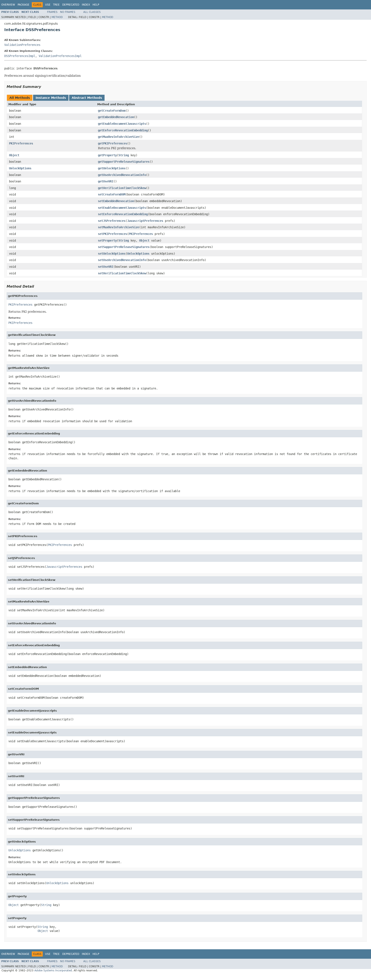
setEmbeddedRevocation (116, 201)
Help (96, 4)
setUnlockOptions (111, 253)
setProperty (107, 240)
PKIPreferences (21, 143)
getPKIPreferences (112, 143)
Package (23, 4)
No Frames (67, 12)
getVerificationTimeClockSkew (122, 188)
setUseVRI (105, 266)
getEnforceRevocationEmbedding (123, 130)
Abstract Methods (87, 97)
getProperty (107, 155)
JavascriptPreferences (145, 220)
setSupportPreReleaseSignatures (123, 247)
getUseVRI (105, 181)
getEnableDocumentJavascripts (122, 123)
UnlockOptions (20, 168)
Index (86, 4)
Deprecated (70, 4)
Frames (52, 12)
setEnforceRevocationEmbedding (123, 214)
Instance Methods (51, 97)
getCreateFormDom (111, 110)
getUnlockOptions (111, 168)
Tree (56, 4)
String (124, 155)
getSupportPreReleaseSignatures (123, 161)
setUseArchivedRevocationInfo (122, 260)
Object (14, 155)
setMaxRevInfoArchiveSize (118, 227)
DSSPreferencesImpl (19, 56)
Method (57, 17)
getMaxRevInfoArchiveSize (118, 136)
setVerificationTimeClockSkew (122, 273)
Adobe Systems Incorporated (53, 970)
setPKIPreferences (112, 234)
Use (47, 4)
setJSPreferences (111, 220)
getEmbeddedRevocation (116, 117)
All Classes (92, 12)
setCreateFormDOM (111, 194)
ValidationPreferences (22, 45)
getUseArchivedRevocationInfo (122, 175)
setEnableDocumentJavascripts (122, 207)
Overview (8, 4)
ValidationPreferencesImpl (60, 56)
